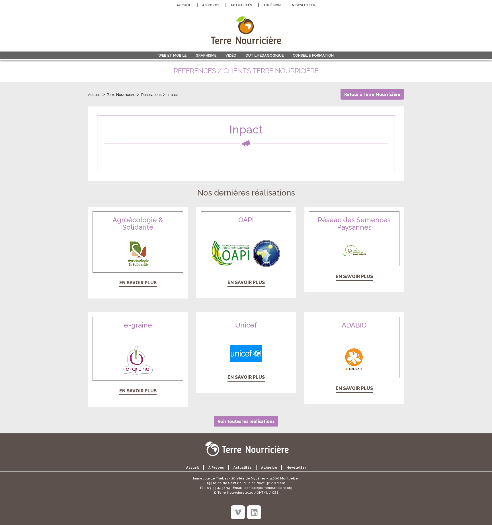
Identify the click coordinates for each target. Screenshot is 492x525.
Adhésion (272, 5)
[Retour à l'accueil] (246, 30)
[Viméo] (238, 512)
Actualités (241, 5)
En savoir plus (138, 282)
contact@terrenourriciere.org (268, 488)
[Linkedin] (254, 512)
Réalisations (151, 94)
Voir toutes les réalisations (246, 421)
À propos (211, 5)
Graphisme (206, 55)
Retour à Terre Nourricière (372, 94)
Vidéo (231, 55)
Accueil (184, 5)
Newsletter (303, 5)
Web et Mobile (172, 55)
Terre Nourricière (121, 94)
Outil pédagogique (264, 55)
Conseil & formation (313, 55)
